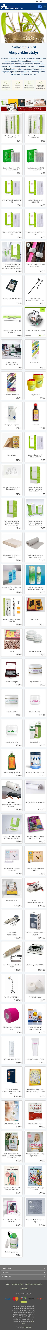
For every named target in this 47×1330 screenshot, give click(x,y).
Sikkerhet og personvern (33, 1284)
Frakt (8, 1284)
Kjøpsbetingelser (17, 1284)
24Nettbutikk (27, 1327)
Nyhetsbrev (24, 1288)
